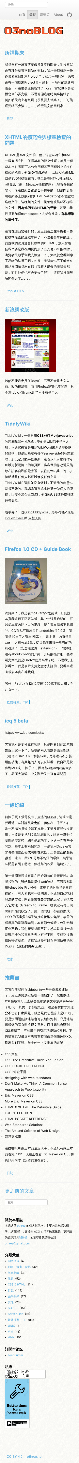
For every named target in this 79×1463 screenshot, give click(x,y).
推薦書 (12, 978)
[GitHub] (69, 14)
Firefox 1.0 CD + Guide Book (38, 549)
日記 (10, 119)
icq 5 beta (16, 721)
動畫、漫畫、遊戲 (19, 1267)
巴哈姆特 (43, 876)
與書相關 (13, 1272)
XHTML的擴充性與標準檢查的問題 (38, 140)
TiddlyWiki (18, 424)
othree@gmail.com (17, 1243)
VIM (10, 1331)
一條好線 (14, 805)
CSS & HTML (16, 291)
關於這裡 (13, 1261)
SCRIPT (13, 1308)
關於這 (23, 1237)
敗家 (10, 959)
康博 (40, 817)
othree (21, 1225)
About (58, 14)
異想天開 (34, 518)
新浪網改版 (17, 310)
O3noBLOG (34, 31)
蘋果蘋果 (13, 1296)
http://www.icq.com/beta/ (24, 732)
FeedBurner (15, 1355)
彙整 (32, 14)
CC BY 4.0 (14, 1456)
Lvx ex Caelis (15, 518)
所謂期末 (14, 53)
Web (10, 405)
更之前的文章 (19, 1190)
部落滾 (45, 14)
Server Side (15, 1314)
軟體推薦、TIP (17, 702)
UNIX (11, 1325)
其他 (11, 1302)
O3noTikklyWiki (36, 512)
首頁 (22, 14)
